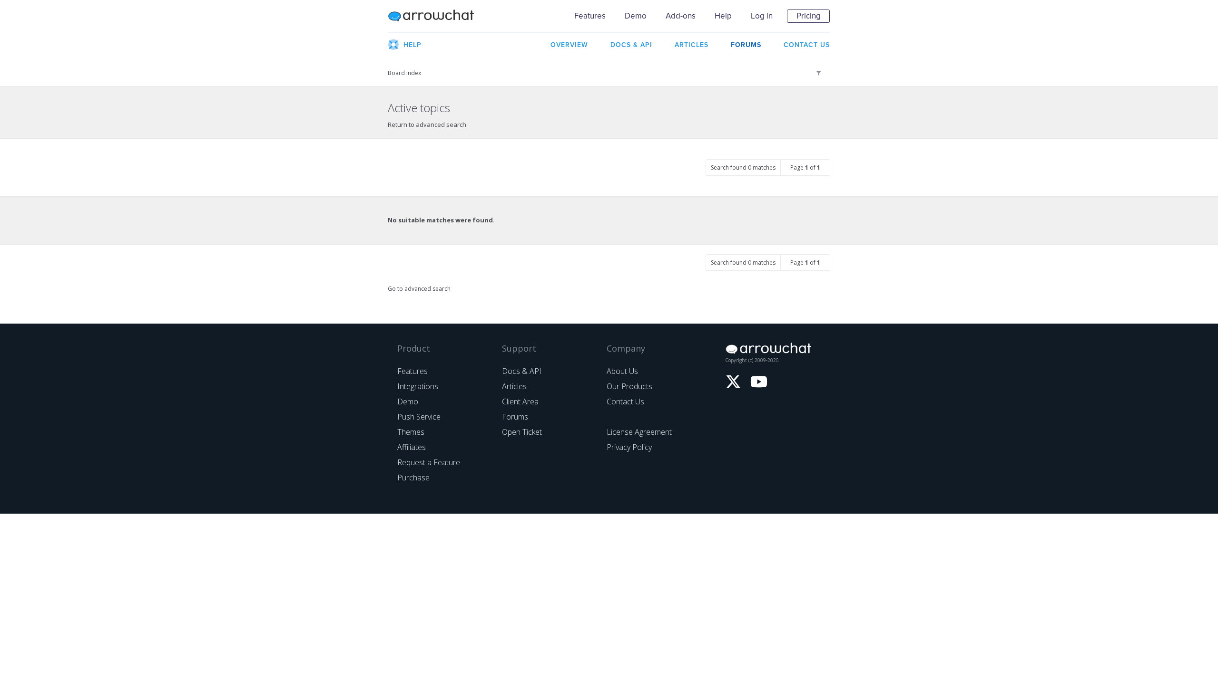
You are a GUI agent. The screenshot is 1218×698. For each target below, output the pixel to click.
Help (723, 16)
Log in (762, 16)
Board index (404, 73)
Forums (515, 416)
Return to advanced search (427, 124)
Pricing (808, 16)
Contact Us (625, 401)
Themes (410, 432)
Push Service (419, 416)
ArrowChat (437, 16)
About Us (622, 371)
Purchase (413, 477)
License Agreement (639, 432)
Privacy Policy (629, 447)
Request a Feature (428, 462)
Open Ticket (522, 432)
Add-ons (681, 16)
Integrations (417, 386)
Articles (514, 386)
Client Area (520, 401)
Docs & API (521, 371)
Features (590, 16)
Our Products (629, 386)
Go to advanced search (419, 289)
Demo (636, 16)
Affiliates (411, 447)
